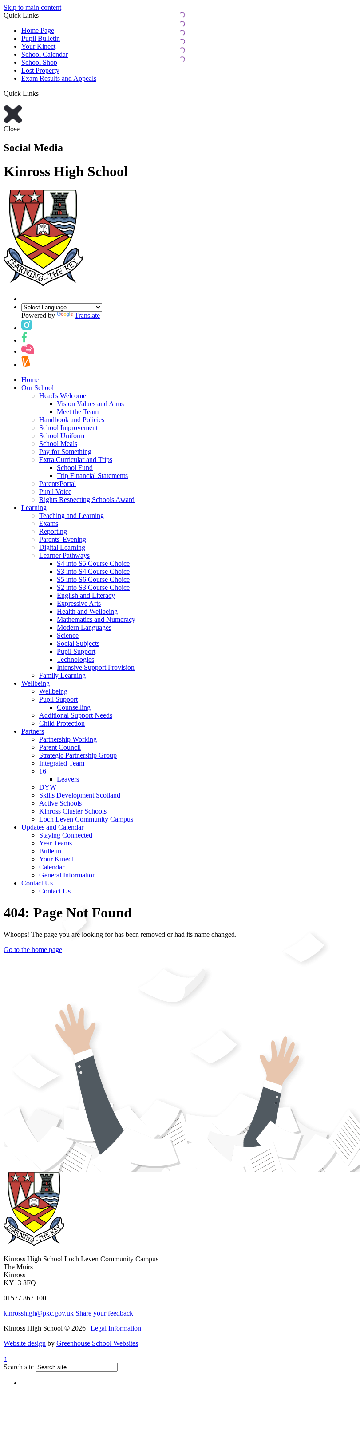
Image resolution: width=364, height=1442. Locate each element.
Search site (19, 1367)
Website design (25, 1343)
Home (30, 379)
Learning (34, 507)
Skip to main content (32, 7)
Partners (32, 731)
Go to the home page (33, 949)
